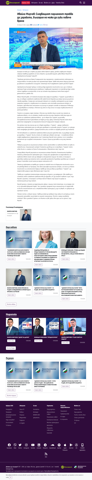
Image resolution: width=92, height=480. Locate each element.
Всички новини (11, 304)
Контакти (36, 409)
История (35, 412)
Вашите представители (65, 406)
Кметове (49, 433)
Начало (19, 10)
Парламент (64, 411)
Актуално (34, 3)
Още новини (11, 227)
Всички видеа (11, 348)
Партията (50, 406)
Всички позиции (11, 395)
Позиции (10, 358)
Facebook (34, 25)
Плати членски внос (80, 415)
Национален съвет (52, 417)
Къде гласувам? (10, 420)
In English (22, 423)
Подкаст (22, 420)
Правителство (65, 414)
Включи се (47, 3)
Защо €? (22, 409)
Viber (46, 25)
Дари (53, 3)
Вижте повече (11, 259)
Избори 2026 (26, 3)
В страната (64, 419)
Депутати (50, 425)
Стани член (77, 409)
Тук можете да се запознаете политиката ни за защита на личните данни (25, 471)
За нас (41, 3)
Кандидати (9, 409)
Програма (8, 412)
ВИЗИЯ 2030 (36, 415)
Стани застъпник (79, 418)
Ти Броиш (8, 425)
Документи (36, 418)
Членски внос (60, 3)
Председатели (51, 409)
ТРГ (75, 423)
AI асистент (9, 422)
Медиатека (11, 314)
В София (63, 417)
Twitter (41, 25)
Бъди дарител (78, 412)
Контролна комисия (52, 420)
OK (10, 477)
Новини (22, 412)
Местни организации (53, 422)
